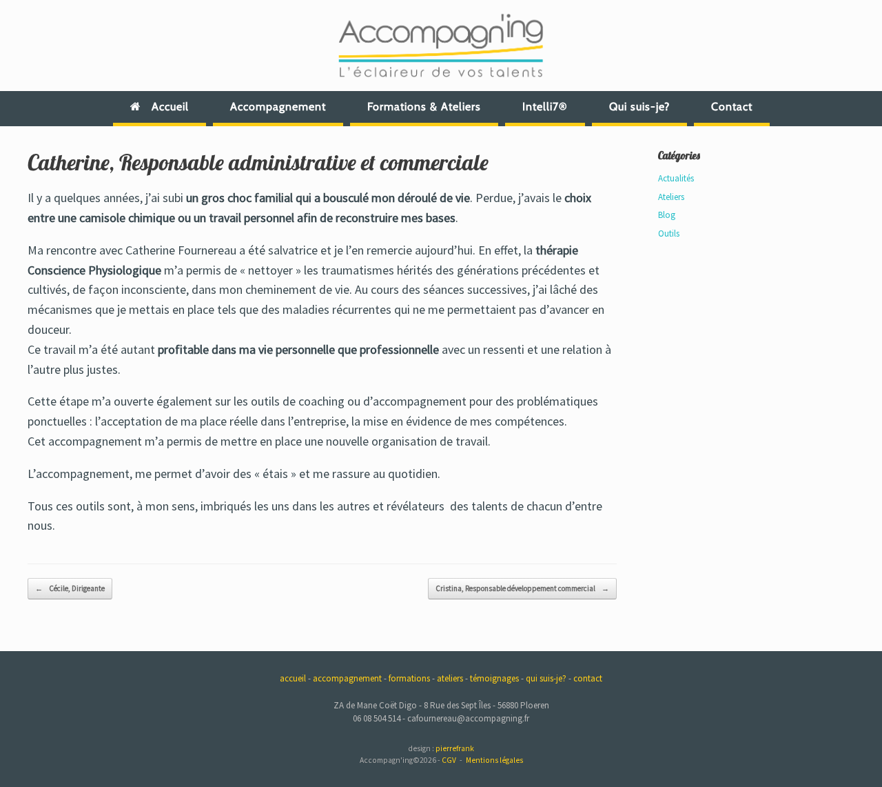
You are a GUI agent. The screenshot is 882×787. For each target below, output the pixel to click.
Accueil (170, 106)
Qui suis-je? (639, 106)
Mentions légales (494, 760)
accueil (293, 678)
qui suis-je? (546, 678)
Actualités (676, 178)
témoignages (494, 678)
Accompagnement (278, 106)
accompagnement (347, 678)
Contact (731, 106)
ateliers (450, 678)
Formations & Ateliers (424, 106)
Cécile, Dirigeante (70, 588)
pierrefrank (454, 748)
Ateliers (671, 197)
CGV (449, 760)
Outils (668, 233)
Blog (666, 215)
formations (409, 678)
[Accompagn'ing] (441, 45)
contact (587, 678)
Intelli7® (545, 106)
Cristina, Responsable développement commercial (522, 588)
